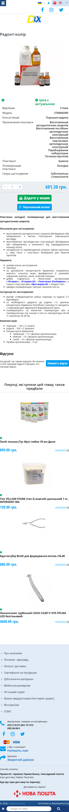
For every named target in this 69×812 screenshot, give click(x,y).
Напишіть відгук (57, 363)
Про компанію (13, 653)
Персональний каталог (36, 207)
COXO (7, 711)
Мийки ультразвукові (17, 685)
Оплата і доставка (15, 666)
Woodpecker (11, 705)
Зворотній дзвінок (20, 759)
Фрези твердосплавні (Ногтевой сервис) (29, 698)
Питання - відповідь (16, 659)
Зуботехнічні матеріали (18, 679)
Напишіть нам (17, 750)
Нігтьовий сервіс (14, 692)
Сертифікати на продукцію (20, 672)
